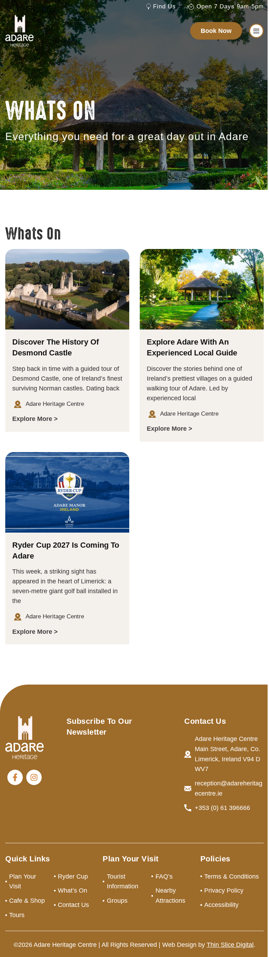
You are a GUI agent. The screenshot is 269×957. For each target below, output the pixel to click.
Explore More (32, 418)
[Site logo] (19, 30)
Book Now (216, 30)
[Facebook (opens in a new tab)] (15, 777)
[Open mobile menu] (256, 31)
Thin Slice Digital (230, 944)
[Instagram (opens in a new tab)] (34, 777)
